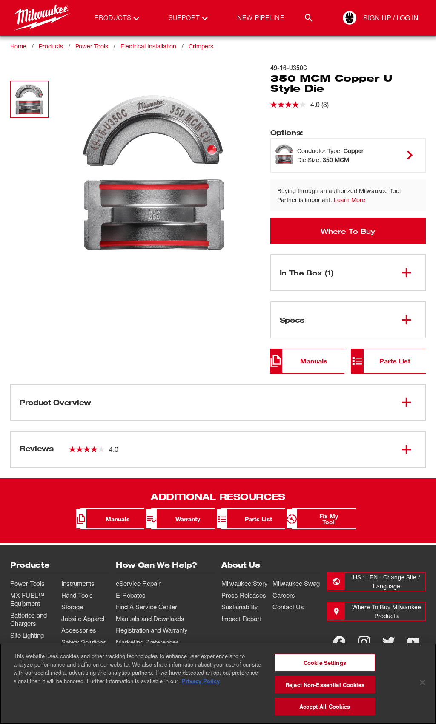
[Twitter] (389, 642)
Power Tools (91, 46)
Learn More (349, 199)
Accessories (78, 630)
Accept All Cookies (324, 706)
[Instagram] (364, 642)
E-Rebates (131, 595)
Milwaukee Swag (296, 583)
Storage (72, 606)
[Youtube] (413, 642)
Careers (283, 595)
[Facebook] (339, 642)
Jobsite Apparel (82, 618)
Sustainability (239, 606)
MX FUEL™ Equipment (27, 599)
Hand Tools (77, 595)
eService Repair (138, 583)
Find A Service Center (146, 606)
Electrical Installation (148, 46)
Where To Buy (348, 231)
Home (18, 46)
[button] (29, 99)
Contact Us (288, 606)
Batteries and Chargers (28, 619)
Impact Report (241, 618)
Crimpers (201, 46)
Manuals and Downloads (150, 618)
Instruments (78, 583)
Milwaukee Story (244, 583)
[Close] (422, 682)
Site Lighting (27, 635)
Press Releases (243, 595)
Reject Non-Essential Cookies (324, 685)
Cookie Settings (325, 663)
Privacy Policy (201, 681)
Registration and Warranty (152, 630)
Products (51, 46)
